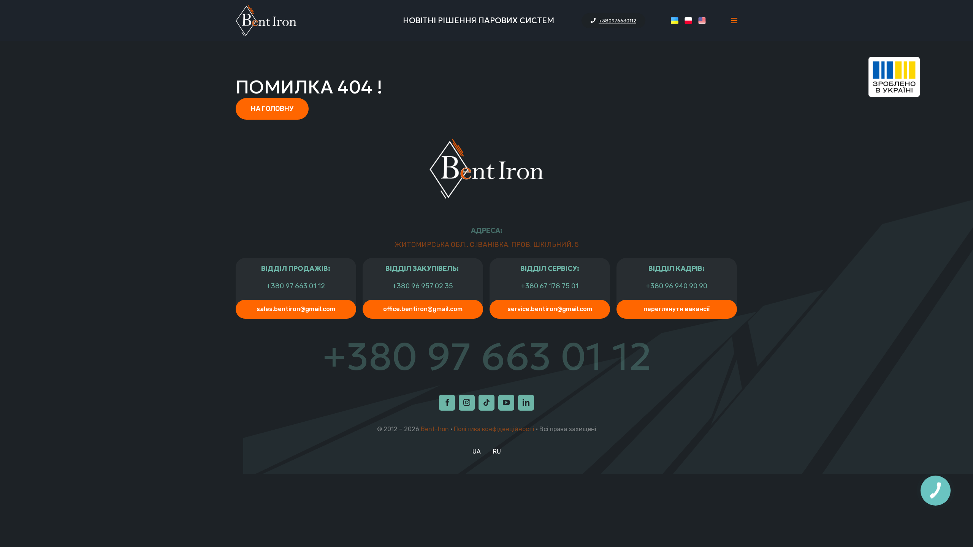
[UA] (674, 20)
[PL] (688, 20)
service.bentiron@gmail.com (549, 309)
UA (476, 451)
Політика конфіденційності (494, 429)
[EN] (702, 20)
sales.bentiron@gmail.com (296, 309)
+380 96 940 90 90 (676, 286)
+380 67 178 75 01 (549, 286)
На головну (272, 108)
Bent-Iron (435, 429)
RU (497, 451)
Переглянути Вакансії (676, 309)
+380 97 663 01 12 (295, 286)
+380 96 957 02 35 (422, 286)
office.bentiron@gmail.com (423, 309)
